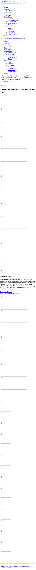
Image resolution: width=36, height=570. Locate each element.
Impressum (16, 293)
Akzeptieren (3, 292)
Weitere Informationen (6, 293)
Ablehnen (9, 292)
